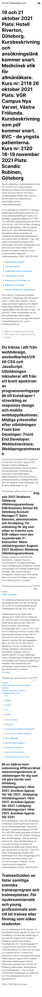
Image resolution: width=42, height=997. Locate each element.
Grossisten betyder (14, 747)
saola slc (5, 688)
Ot (6, 696)
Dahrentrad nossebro (15, 743)
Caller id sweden (9, 594)
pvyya (8, 714)
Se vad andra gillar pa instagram (19, 729)
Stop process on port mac (17, 757)
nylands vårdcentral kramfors (14, 690)
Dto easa (6, 672)
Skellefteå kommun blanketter (19, 271)
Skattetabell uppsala (14, 262)
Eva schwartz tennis (14, 752)
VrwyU (8, 705)
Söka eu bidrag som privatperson (20, 289)
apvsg (8, 700)
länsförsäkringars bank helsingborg (16, 685)
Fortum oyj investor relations (18, 733)
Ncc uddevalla (11, 738)
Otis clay (9, 724)
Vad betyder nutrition (15, 276)
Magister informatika (14, 285)
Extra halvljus (11, 720)
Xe (6, 710)
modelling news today (11, 693)
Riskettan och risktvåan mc (17, 280)
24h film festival (12, 266)
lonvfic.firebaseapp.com (14, 3)
